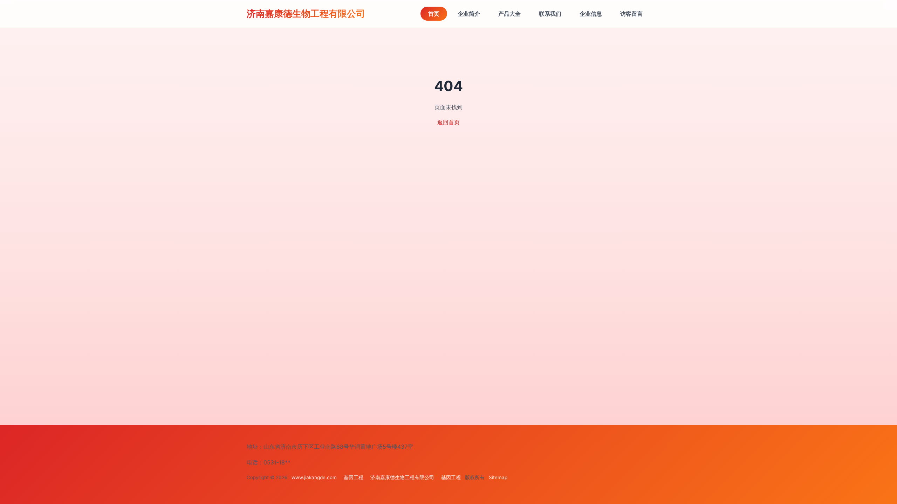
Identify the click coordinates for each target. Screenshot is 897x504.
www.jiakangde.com (314, 477)
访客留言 (631, 13)
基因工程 (353, 477)
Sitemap (498, 477)
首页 (433, 13)
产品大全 (509, 13)
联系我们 (550, 13)
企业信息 (591, 13)
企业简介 (469, 13)
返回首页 (448, 122)
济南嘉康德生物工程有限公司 (306, 13)
